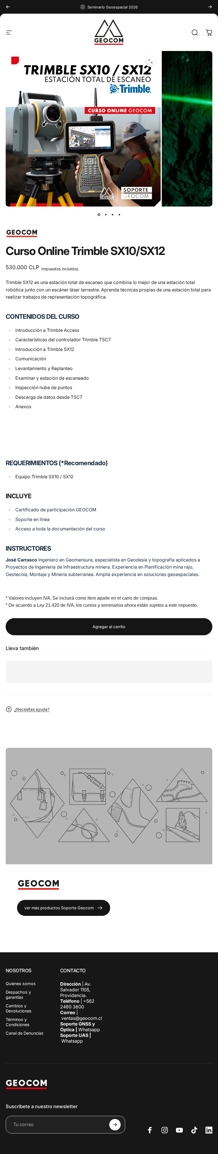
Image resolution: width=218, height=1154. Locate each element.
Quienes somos (21, 983)
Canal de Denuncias (24, 1033)
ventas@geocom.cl (81, 1018)
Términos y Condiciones (18, 1022)
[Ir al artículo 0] (98, 214)
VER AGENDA (20, 431)
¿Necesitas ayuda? (31, 709)
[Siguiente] (210, 7)
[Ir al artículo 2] (105, 214)
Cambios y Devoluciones (19, 1008)
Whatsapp (88, 1029)
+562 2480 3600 (77, 1004)
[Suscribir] (115, 1124)
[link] (63, 908)
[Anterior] (8, 7)
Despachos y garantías (18, 995)
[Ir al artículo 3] (112, 214)
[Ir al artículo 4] (119, 214)
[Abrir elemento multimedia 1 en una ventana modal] (150, 61)
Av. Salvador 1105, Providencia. (75, 989)
